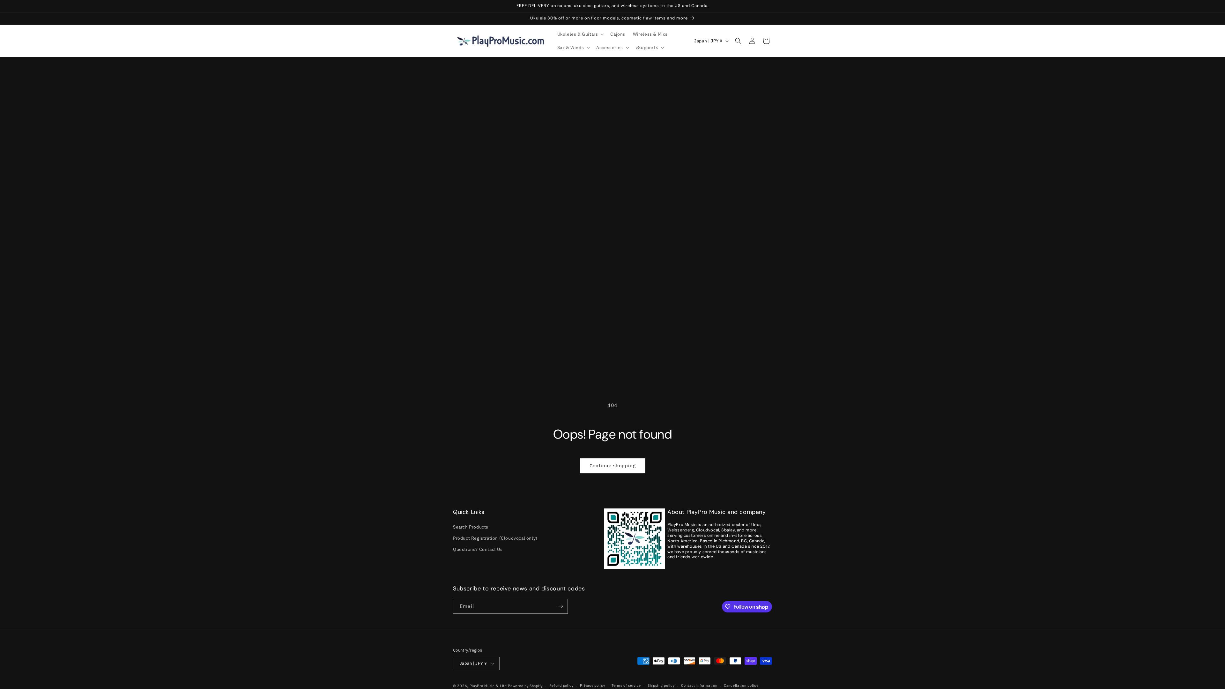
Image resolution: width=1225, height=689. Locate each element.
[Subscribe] (560, 606)
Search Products (470, 527)
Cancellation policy (741, 685)
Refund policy (561, 685)
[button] (580, 34)
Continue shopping (613, 466)
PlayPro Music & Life (488, 686)
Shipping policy (661, 685)
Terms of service (626, 685)
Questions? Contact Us (478, 549)
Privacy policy (592, 685)
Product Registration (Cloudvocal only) (495, 538)
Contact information (699, 685)
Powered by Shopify (525, 686)
